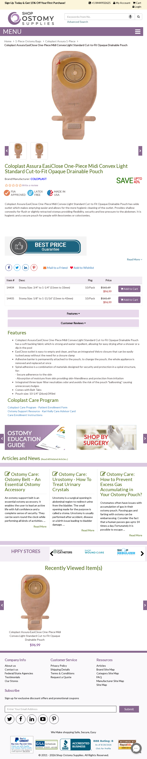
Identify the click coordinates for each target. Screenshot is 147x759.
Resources (104, 660)
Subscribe (12, 690)
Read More (133, 259)
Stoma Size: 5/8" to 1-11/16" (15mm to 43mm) (46, 298)
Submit (129, 709)
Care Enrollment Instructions (25, 415)
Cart (138, 2)
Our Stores (11, 681)
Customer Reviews (72, 323)
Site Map (101, 684)
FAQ (99, 677)
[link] (34, 267)
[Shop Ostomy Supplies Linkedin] (25, 267)
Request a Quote (61, 677)
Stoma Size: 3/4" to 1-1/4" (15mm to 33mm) (44, 287)
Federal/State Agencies (19, 673)
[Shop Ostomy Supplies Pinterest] (54, 719)
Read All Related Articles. (54, 459)
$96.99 (107, 291)
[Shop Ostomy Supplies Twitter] (9, 719)
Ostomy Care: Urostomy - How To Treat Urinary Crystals (71, 481)
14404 (10, 287)
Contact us (11, 669)
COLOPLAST (39, 178)
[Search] (138, 16)
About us (10, 665)
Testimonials (12, 677)
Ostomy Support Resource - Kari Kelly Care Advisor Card (42, 411)
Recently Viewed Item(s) (73, 568)
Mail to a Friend (57, 267)
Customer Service (64, 660)
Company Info (15, 660)
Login (138, 6)
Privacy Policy (59, 665)
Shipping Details (60, 669)
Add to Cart (130, 288)
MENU (12, 31)
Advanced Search (77, 21)
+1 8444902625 (101, 2)
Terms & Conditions (62, 673)
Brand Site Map (105, 669)
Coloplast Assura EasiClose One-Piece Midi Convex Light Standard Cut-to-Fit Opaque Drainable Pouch (66, 168)
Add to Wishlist (83, 267)
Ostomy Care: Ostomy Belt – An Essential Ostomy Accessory (23, 481)
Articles (101, 665)
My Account (123, 2)
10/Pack (90, 287)
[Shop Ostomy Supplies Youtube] (43, 719)
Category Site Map (107, 673)
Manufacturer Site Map (110, 681)
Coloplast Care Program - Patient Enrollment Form (37, 407)
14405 (10, 298)
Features (72, 313)
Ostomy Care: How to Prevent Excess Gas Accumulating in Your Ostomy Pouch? (121, 484)
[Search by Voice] (130, 16)
